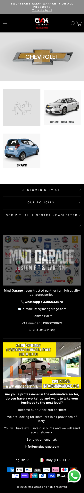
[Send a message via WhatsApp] (74, 476)
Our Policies (41, 202)
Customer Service (41, 189)
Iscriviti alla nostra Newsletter (41, 215)
